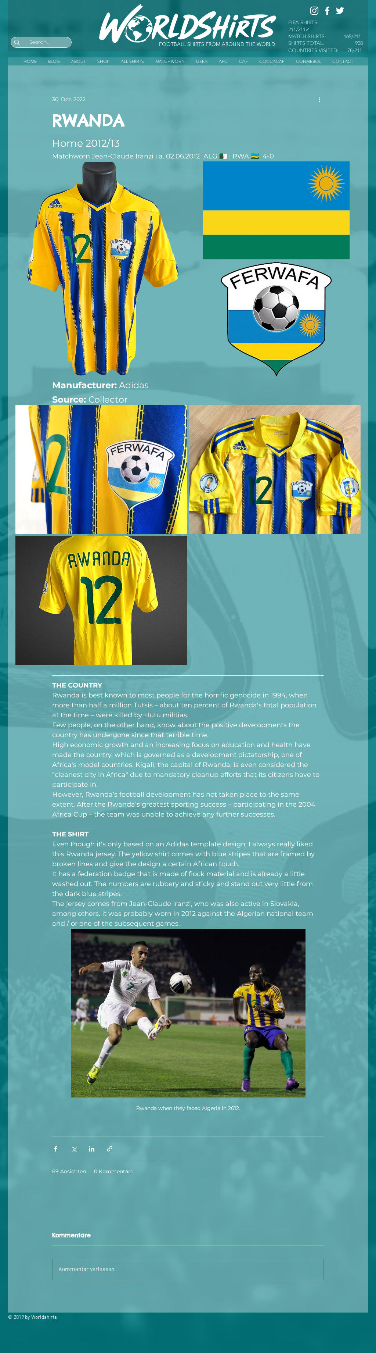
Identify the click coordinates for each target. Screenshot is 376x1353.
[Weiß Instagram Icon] (314, 10)
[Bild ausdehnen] (99, 268)
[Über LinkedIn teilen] (91, 1148)
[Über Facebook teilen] (55, 1148)
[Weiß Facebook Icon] (327, 10)
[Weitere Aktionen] (319, 99)
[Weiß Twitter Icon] (340, 10)
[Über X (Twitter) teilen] (73, 1148)
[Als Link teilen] (109, 1148)
